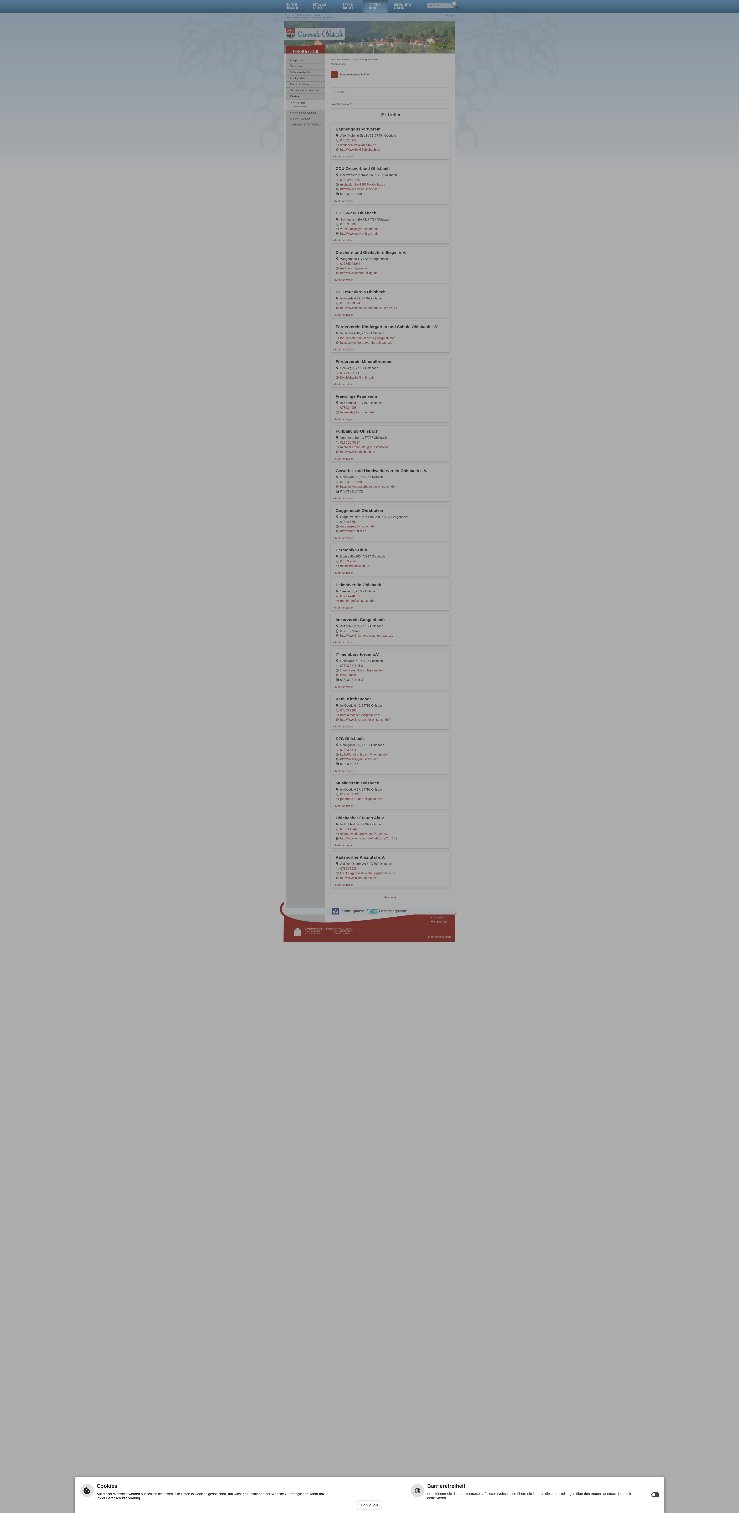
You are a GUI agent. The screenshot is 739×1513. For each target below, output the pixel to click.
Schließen (369, 1505)
